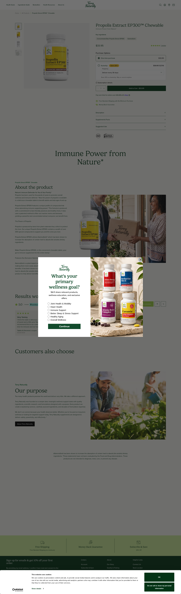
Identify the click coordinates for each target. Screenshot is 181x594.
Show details (36, 588)
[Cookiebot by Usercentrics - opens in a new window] (18, 589)
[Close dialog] (140, 259)
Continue (64, 326)
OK (159, 577)
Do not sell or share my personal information (159, 587)
